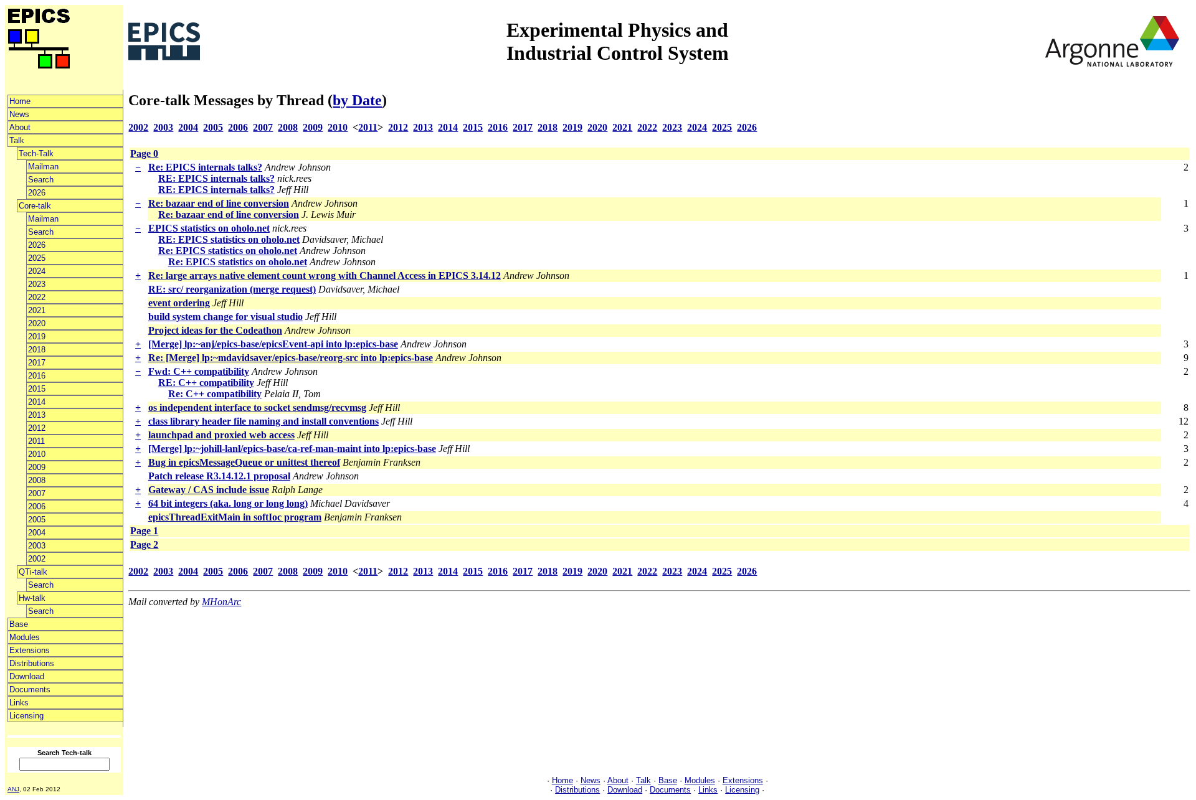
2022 (36, 297)
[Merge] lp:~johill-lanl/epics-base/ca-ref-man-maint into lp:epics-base (292, 448)
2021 (36, 310)
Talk (16, 140)
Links (19, 702)
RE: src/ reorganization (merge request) (232, 289)
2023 (36, 284)
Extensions (29, 650)
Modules (24, 637)
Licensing (26, 715)
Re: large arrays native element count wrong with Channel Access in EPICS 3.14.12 (324, 275)
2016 (36, 375)
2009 (36, 467)
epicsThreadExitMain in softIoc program (234, 517)
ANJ (13, 789)
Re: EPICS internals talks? (205, 167)
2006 (36, 506)
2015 (36, 388)
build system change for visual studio (225, 316)
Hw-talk (32, 598)
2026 (36, 192)
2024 (36, 271)
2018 (36, 349)
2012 (36, 428)
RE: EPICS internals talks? (216, 178)
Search (41, 179)
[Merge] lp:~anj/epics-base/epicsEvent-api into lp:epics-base (273, 344)
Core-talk (35, 205)
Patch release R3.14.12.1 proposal (219, 476)
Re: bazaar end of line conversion (218, 203)
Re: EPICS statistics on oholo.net (227, 250)
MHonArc (221, 601)
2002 (36, 558)
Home (20, 101)
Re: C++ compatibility (215, 393)
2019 (36, 336)
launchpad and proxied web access (221, 435)
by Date (357, 100)
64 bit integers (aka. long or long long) (228, 503)
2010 (36, 454)
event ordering (179, 303)
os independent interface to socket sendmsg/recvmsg (257, 407)
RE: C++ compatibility (206, 382)
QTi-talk (33, 571)
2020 (36, 323)
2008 (36, 480)
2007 (36, 493)
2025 (36, 258)
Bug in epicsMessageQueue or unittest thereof (244, 462)
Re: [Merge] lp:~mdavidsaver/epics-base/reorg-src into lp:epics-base (290, 357)
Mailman (43, 166)
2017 (36, 362)
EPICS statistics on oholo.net (209, 228)
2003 (36, 545)
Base (18, 624)
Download (26, 676)
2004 (36, 532)
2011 (36, 441)
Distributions (31, 663)
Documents (29, 689)
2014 (36, 402)
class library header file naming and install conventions (263, 421)
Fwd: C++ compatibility (198, 371)
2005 (36, 519)
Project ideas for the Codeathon (215, 330)
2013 (36, 415)
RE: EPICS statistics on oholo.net (229, 239)
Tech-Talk (36, 153)
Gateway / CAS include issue (208, 489)
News (19, 114)
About (20, 127)
